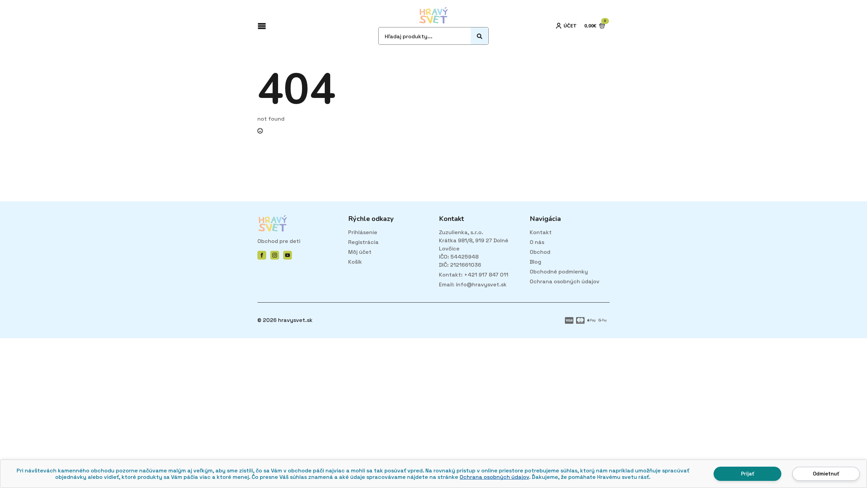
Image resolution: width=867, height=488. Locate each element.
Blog (535, 261)
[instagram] (274, 255)
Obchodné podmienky (559, 271)
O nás (537, 242)
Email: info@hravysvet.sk (473, 284)
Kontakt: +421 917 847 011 (473, 274)
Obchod (540, 252)
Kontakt (541, 232)
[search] (479, 36)
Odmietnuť (826, 473)
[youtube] (287, 255)
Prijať (747, 473)
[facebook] (261, 255)
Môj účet (360, 252)
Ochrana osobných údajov (494, 477)
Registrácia (363, 242)
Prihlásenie (362, 232)
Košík (355, 261)
